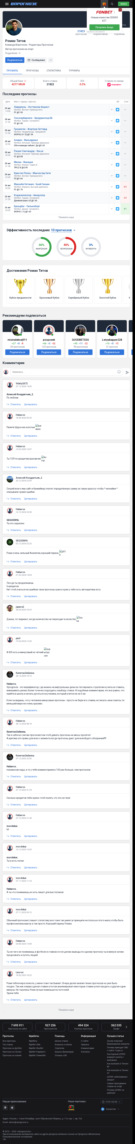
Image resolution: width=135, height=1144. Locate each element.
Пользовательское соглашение (17, 1137)
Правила (85, 1044)
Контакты (85, 1052)
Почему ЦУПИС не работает (115, 1091)
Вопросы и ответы (63, 1044)
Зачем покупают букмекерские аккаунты (118, 1042)
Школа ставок (61, 1041)
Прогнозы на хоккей (12, 1055)
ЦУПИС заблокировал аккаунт (117, 1078)
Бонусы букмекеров (64, 1052)
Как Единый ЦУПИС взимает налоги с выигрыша (116, 1057)
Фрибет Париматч (37, 1052)
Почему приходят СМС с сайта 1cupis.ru (117, 1049)
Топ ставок (8, 1044)
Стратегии (59, 1048)
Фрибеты (33, 1041)
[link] (118, 109)
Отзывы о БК (61, 1055)
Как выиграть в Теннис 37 (117, 1071)
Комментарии (87, 1048)
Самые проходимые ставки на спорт (116, 1085)
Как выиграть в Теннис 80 (117, 1065)
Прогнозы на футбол (12, 1048)
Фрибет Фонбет (36, 1048)
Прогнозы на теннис (12, 1052)
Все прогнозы (9, 1041)
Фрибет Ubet (34, 1044)
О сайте (84, 1041)
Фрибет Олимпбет (37, 1055)
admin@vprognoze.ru (18, 1122)
